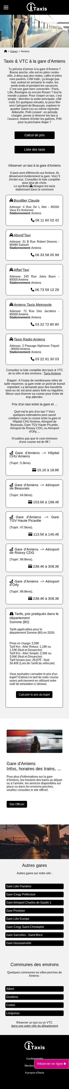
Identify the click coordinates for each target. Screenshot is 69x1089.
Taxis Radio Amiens (29, 339)
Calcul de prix (34, 135)
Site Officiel (16, 804)
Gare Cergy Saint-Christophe (25, 926)
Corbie (10, 1005)
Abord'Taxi (22, 235)
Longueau (13, 1013)
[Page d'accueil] (5, 51)
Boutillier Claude (27, 200)
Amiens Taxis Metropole (33, 305)
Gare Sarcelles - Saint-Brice (24, 935)
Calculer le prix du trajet (34, 694)
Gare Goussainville (18, 943)
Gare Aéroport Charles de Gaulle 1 (28, 902)
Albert (10, 988)
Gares (13, 51)
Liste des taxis (34, 149)
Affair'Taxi (21, 270)
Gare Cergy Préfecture (21, 894)
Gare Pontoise (15, 910)
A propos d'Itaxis (34, 1072)
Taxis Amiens (52, 373)
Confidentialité (34, 1058)
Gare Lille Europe (17, 918)
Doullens (12, 996)
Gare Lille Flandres (18, 886)
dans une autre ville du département (34, 1025)
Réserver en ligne (50, 1064)
